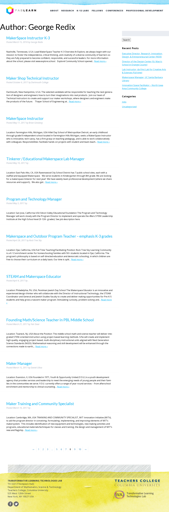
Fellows (97, 10)
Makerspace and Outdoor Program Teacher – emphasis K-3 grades (59, 236)
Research (67, 10)
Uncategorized (129, 106)
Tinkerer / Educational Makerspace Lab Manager (45, 159)
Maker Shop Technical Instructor (32, 78)
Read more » (100, 61)
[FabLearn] (21, 11)
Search (126, 39)
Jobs (124, 101)
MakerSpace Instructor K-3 (28, 38)
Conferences (114, 10)
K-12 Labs (83, 10)
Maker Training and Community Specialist (40, 403)
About (54, 10)
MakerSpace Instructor (25, 118)
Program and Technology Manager (34, 199)
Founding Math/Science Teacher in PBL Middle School (50, 320)
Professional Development (144, 10)
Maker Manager (19, 363)
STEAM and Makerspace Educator (33, 276)
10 (80, 449)
